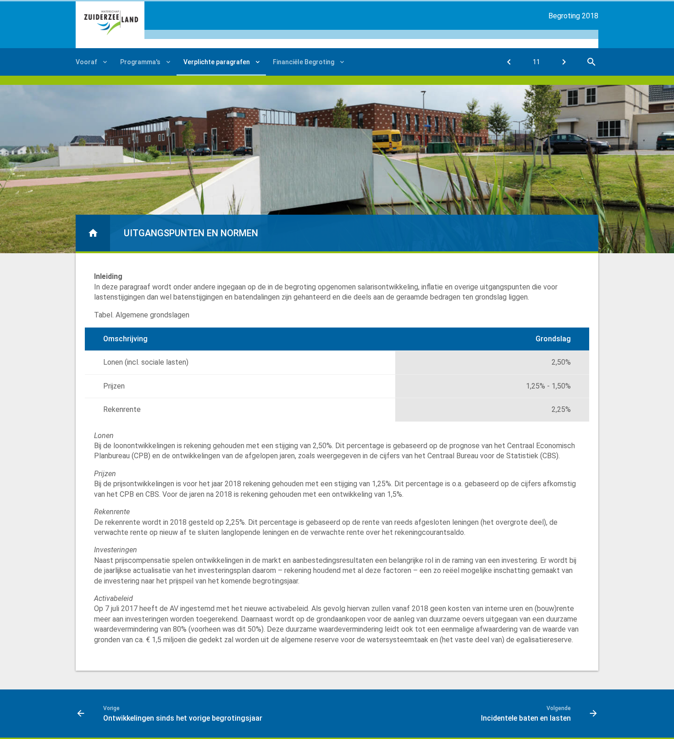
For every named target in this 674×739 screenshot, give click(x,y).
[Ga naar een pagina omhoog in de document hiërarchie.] (93, 233)
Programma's (140, 62)
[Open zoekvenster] (591, 62)
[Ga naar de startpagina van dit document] (110, 22)
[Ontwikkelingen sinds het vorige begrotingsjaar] (509, 62)
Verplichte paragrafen (216, 62)
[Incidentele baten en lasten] (564, 62)
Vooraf (86, 62)
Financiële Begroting (303, 62)
